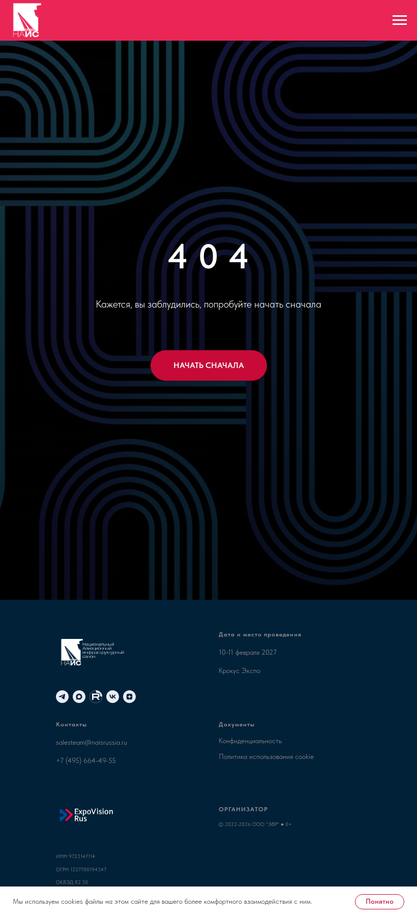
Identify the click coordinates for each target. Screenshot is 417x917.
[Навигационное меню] (400, 20)
